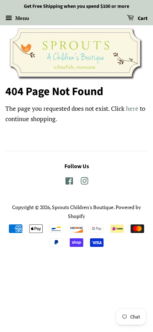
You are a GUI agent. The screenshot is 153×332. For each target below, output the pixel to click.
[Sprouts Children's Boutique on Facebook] (69, 182)
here (132, 108)
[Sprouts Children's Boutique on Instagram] (84, 182)
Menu (21, 18)
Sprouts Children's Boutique (83, 207)
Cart (142, 18)
